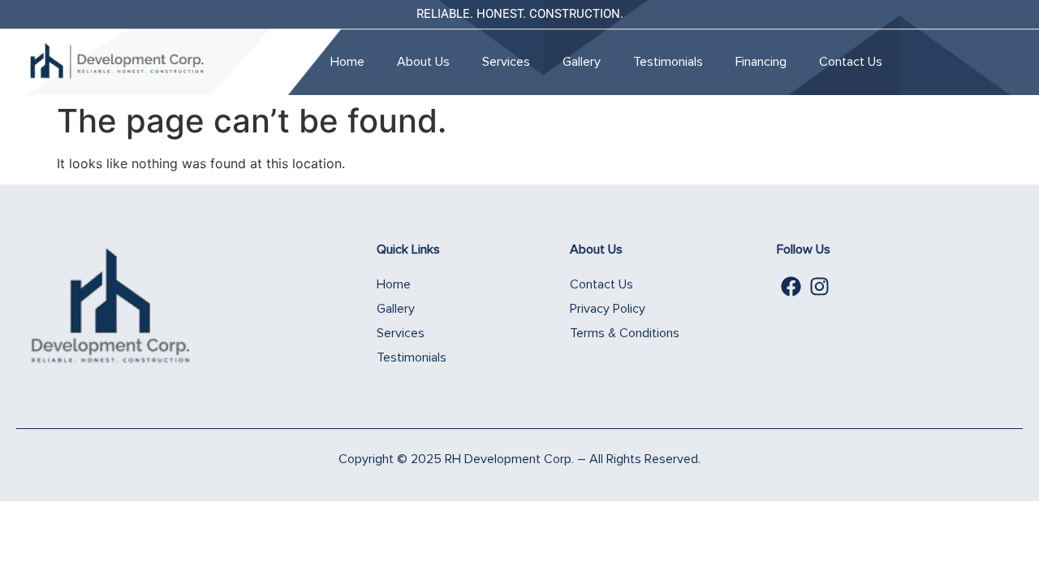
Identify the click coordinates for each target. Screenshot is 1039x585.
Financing (761, 62)
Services (506, 62)
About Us (423, 62)
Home (347, 62)
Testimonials (668, 62)
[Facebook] (791, 286)
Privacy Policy (607, 309)
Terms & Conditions (624, 333)
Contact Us (850, 62)
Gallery (582, 62)
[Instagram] (819, 286)
